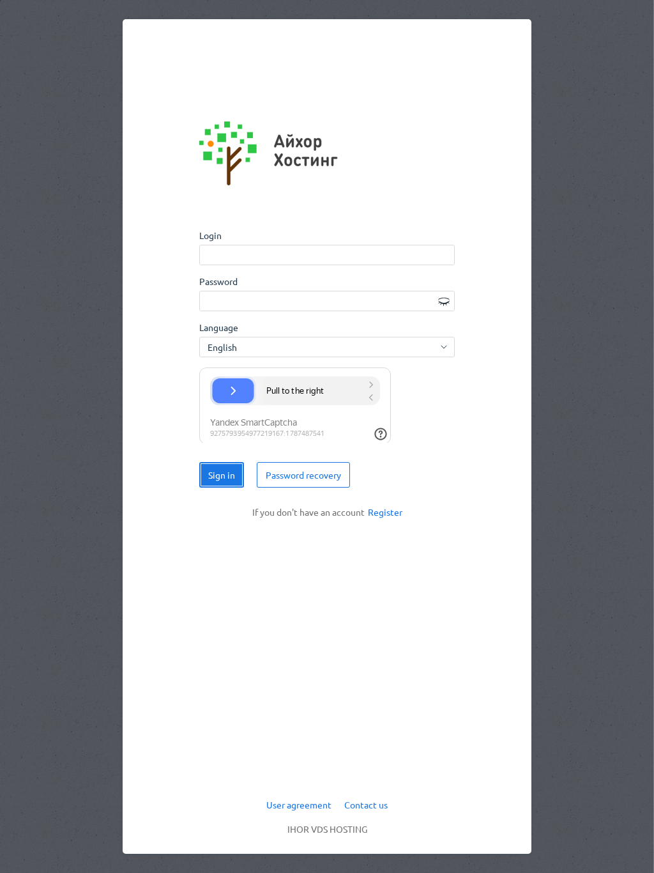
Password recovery (303, 475)
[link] (385, 512)
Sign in (221, 475)
